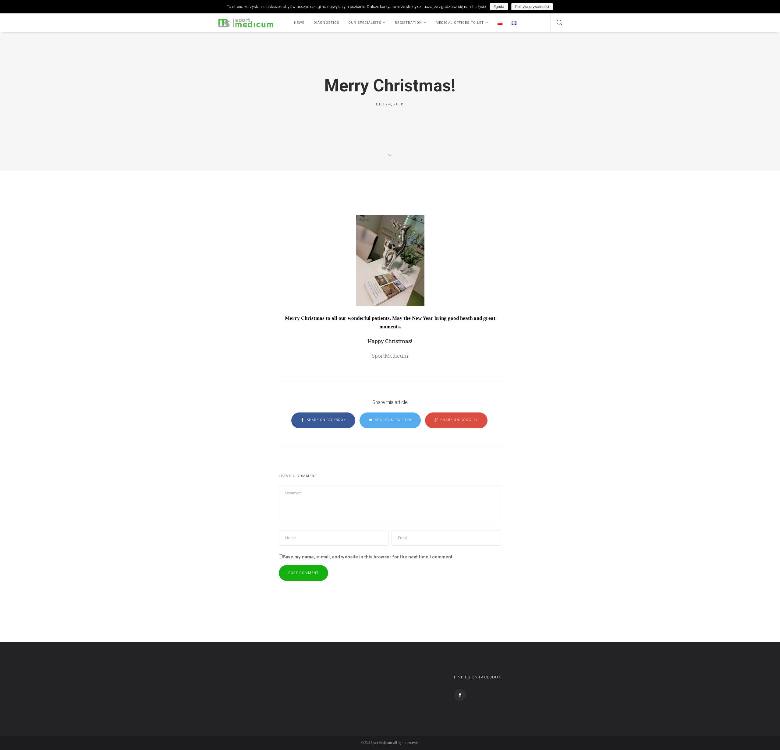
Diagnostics (326, 23)
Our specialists (364, 23)
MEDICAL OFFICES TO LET (460, 23)
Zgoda (499, 7)
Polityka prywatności (532, 7)
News (299, 23)
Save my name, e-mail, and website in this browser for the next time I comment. (368, 557)
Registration (408, 23)
